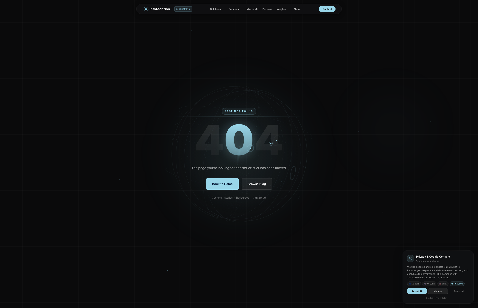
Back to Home (222, 184)
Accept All (417, 291)
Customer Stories (222, 197)
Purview (267, 8)
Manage (438, 291)
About (297, 8)
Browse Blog (257, 184)
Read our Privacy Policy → (438, 298)
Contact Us (259, 197)
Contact (327, 8)
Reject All (459, 291)
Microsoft (252, 8)
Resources (242, 197)
